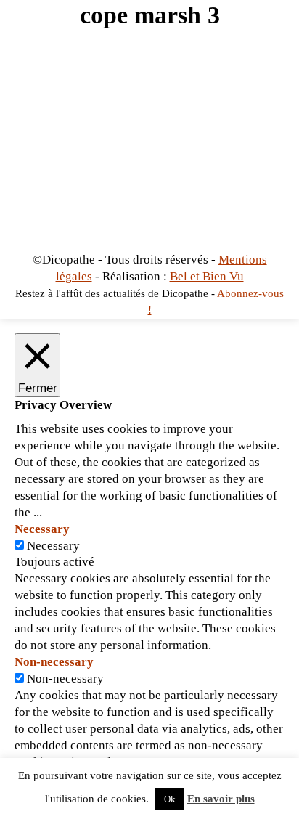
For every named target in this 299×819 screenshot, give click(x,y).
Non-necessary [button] (54, 662)
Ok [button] (170, 799)
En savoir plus (221, 798)
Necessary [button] (42, 529)
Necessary (53, 546)
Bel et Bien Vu (207, 276)
